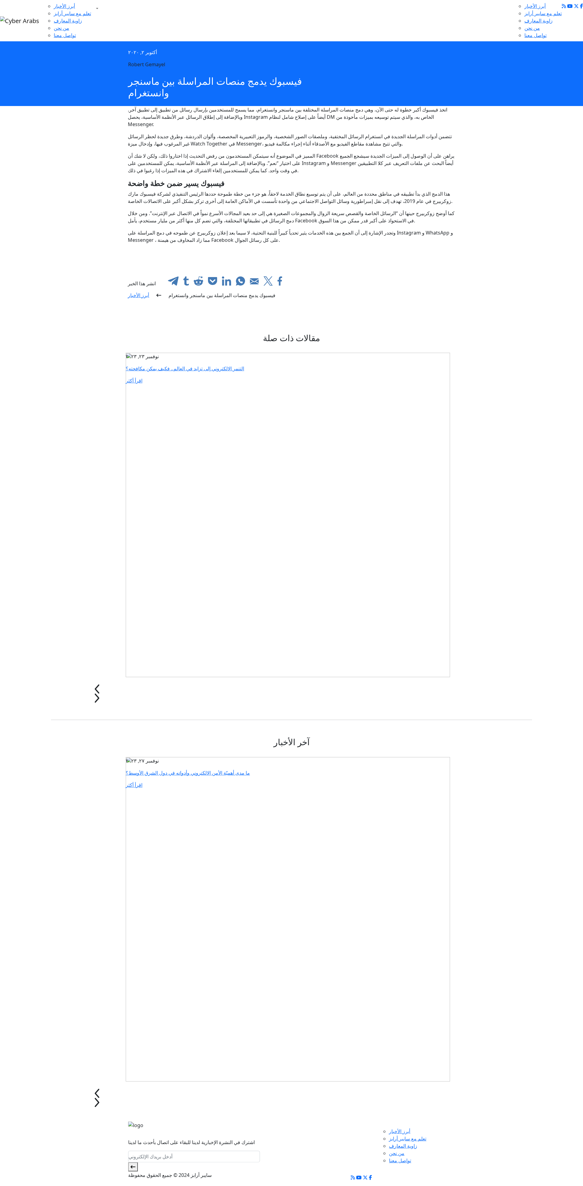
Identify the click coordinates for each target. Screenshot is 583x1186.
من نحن (61, 28)
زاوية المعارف (68, 20)
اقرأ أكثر (134, 380)
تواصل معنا (65, 35)
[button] (96, 8)
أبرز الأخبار (64, 6)
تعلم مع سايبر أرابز (72, 13)
